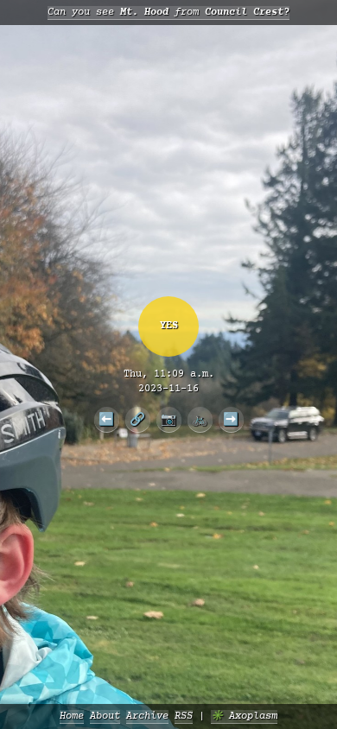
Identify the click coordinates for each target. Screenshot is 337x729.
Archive (147, 716)
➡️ (230, 419)
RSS (184, 716)
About (105, 716)
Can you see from (168, 12)
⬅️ (106, 419)
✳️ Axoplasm (244, 716)
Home (72, 716)
